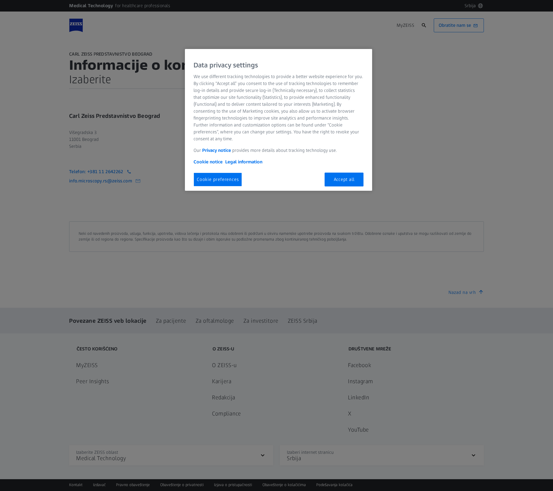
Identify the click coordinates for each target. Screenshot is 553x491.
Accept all (344, 179)
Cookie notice (208, 162)
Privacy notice (216, 150)
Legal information (243, 162)
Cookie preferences (218, 179)
